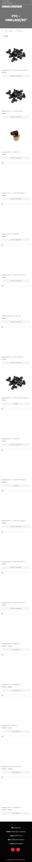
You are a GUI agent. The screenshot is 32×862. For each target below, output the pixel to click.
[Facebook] (13, 850)
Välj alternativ (16, 649)
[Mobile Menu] (30, 7)
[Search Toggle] (27, 2)
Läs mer (16, 403)
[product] (16, 53)
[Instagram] (18, 850)
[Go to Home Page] (2, 30)
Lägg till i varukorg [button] (15, 76)
